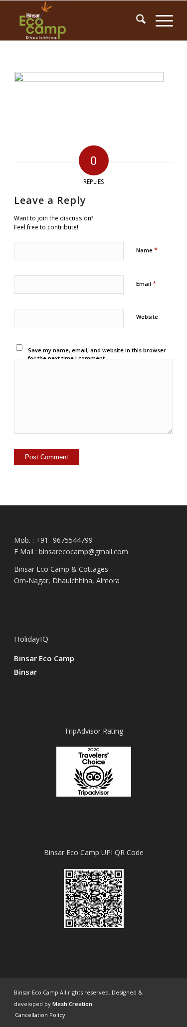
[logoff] (77, 20)
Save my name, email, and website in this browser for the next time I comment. (97, 354)
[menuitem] (136, 20)
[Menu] (159, 20)
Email (146, 283)
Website (147, 316)
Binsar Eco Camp (44, 658)
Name (147, 249)
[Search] (136, 20)
